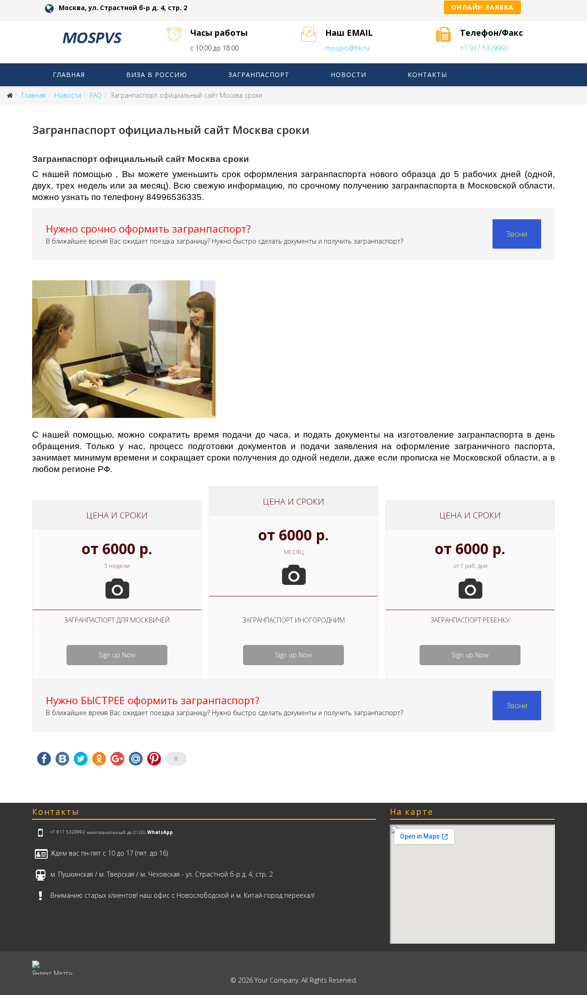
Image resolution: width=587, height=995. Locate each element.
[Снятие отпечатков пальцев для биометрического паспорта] (293, 354)
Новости (348, 74)
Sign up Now (117, 654)
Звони (516, 234)
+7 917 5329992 (484, 48)
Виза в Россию (156, 74)
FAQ (96, 95)
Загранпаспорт (258, 74)
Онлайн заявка (482, 7)
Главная (69, 74)
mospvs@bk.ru (347, 48)
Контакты (427, 74)
